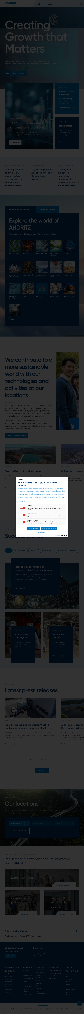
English (20, 479)
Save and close (42, 532)
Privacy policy (21, 501)
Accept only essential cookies (49, 528)
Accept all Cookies (33, 528)
